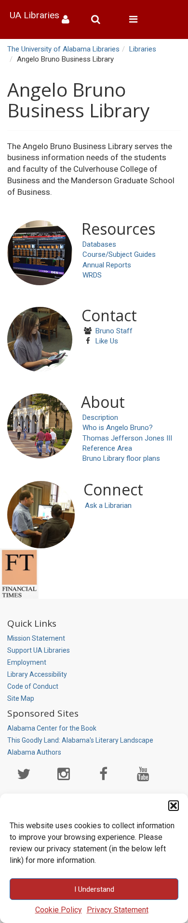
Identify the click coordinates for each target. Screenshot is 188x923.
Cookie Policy (58, 909)
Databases (99, 244)
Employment (26, 662)
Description (100, 417)
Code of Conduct (32, 686)
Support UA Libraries (38, 650)
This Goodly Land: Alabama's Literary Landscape (80, 740)
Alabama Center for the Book (51, 728)
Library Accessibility (37, 674)
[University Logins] (69, 19)
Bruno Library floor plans (121, 458)
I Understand (94, 889)
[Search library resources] (99, 19)
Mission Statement (36, 638)
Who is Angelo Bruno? (117, 427)
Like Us (106, 341)
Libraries (142, 49)
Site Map (20, 698)
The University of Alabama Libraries (63, 49)
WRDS (92, 275)
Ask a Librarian (108, 505)
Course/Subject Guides (119, 254)
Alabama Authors (34, 752)
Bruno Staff (114, 331)
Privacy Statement (117, 909)
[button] (173, 805)
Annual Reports (106, 265)
